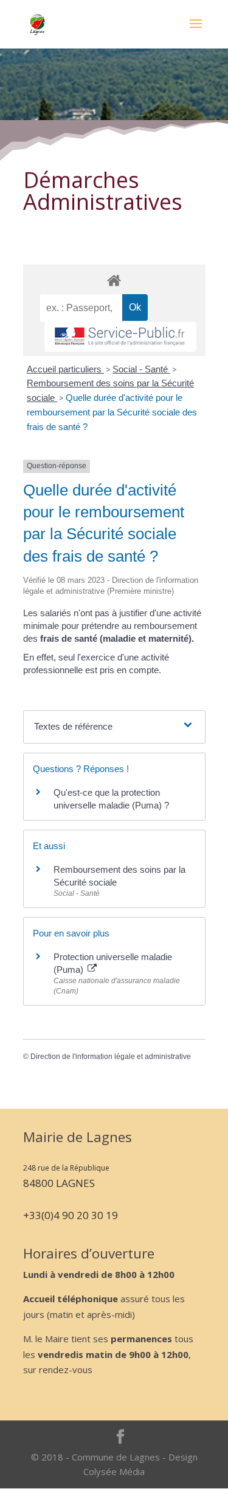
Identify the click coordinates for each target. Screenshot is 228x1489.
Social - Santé (141, 369)
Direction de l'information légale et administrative (110, 1056)
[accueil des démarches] (114, 280)
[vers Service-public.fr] (120, 337)
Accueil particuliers (65, 369)
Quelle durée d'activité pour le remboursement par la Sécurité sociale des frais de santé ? (112, 412)
